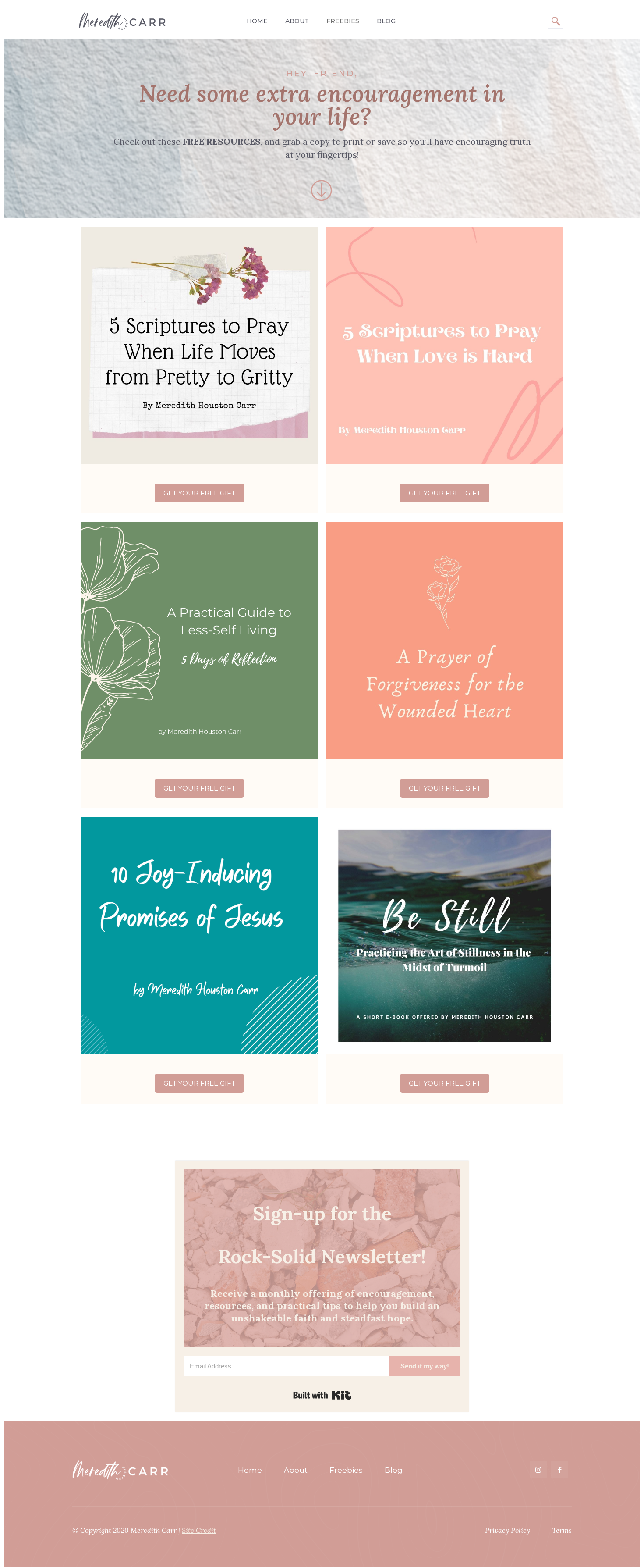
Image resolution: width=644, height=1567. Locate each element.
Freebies (342, 21)
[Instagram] (538, 1469)
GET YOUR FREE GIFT (199, 493)
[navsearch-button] (555, 21)
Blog (386, 21)
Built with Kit (322, 1395)
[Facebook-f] (559, 1469)
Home (257, 21)
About (297, 21)
